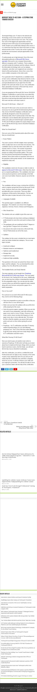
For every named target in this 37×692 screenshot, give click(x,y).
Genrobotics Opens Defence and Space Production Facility (16, 597)
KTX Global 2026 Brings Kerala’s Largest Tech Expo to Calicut (16, 676)
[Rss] (15, 686)
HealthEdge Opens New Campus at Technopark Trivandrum (16, 600)
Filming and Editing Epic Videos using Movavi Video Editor (24, 427)
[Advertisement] (17, 386)
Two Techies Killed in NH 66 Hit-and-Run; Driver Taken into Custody (18, 620)
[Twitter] (18, 686)
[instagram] (22, 686)
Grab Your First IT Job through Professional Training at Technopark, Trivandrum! (18, 486)
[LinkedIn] (20, 686)
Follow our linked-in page (10, 12)
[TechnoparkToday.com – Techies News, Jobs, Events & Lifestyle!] (18, 4)
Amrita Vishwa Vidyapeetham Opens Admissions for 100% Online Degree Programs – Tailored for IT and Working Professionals (18, 455)
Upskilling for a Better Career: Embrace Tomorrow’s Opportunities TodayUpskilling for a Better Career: (18, 480)
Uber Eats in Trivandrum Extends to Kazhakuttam (13, 423)
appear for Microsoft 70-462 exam (12, 170)
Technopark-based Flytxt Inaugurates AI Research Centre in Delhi (17, 640)
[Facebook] (16, 686)
